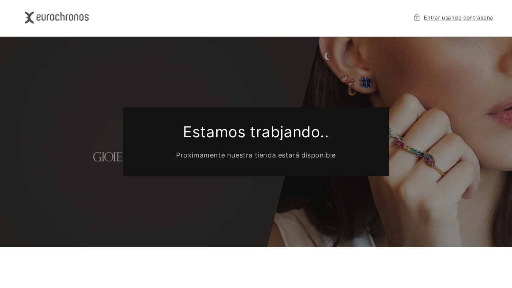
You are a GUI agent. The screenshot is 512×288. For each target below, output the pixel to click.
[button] (453, 17)
